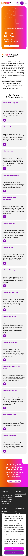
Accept (14, 548)
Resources (17, 513)
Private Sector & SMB (20, 494)
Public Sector (18, 496)
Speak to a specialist (14, 481)
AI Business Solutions (6, 495)
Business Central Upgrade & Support (15, 29)
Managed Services (6, 501)
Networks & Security (6, 499)
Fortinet (3, 513)
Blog (16, 511)
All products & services (5, 504)
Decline (14, 552)
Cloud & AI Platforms (6, 497)
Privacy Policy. (20, 535)
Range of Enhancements (11, 45)
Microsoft (4, 511)
